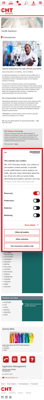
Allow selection (22, 239)
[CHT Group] (7, 10)
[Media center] (33, 3)
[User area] (11, 3)
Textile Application (23, 384)
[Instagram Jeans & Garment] (11, 398)
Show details (30, 225)
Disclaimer (12, 393)
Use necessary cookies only (22, 246)
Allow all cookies (22, 232)
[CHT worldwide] (4, 3)
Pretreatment (34, 384)
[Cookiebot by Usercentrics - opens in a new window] (30, 152)
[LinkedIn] (7, 398)
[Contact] (19, 3)
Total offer (6, 346)
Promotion (6, 348)
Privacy (20, 393)
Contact (3, 393)
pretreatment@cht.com (11, 377)
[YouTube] (3, 398)
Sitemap (28, 393)
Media (5, 350)
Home (3, 384)
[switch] (36, 201)
